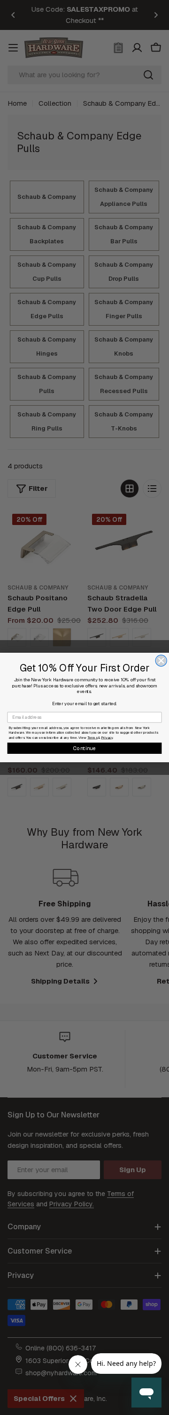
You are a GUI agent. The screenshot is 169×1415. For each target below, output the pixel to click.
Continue (84, 748)
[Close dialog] (161, 660)
